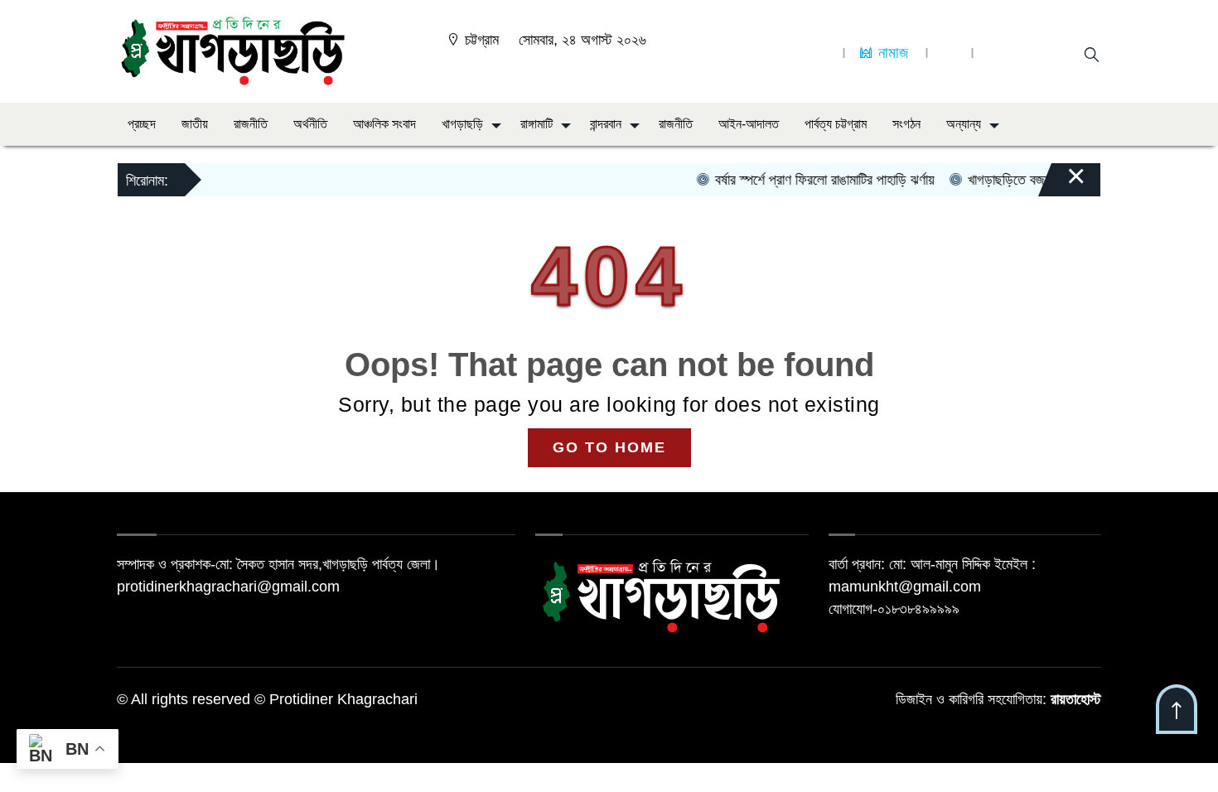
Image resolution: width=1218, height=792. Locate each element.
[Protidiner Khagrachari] (232, 50)
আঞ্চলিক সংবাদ (384, 124)
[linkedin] (949, 52)
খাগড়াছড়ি (462, 124)
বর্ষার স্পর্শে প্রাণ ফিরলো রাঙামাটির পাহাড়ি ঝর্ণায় (813, 179)
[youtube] (995, 52)
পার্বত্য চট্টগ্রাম (836, 124)
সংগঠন (906, 124)
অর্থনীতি (310, 124)
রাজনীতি (251, 124)
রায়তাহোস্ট (1076, 699)
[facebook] (821, 52)
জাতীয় (194, 124)
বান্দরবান (605, 124)
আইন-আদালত (748, 124)
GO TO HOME (609, 447)
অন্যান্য (963, 124)
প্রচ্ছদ (142, 124)
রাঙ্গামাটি (536, 124)
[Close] (1061, 184)
